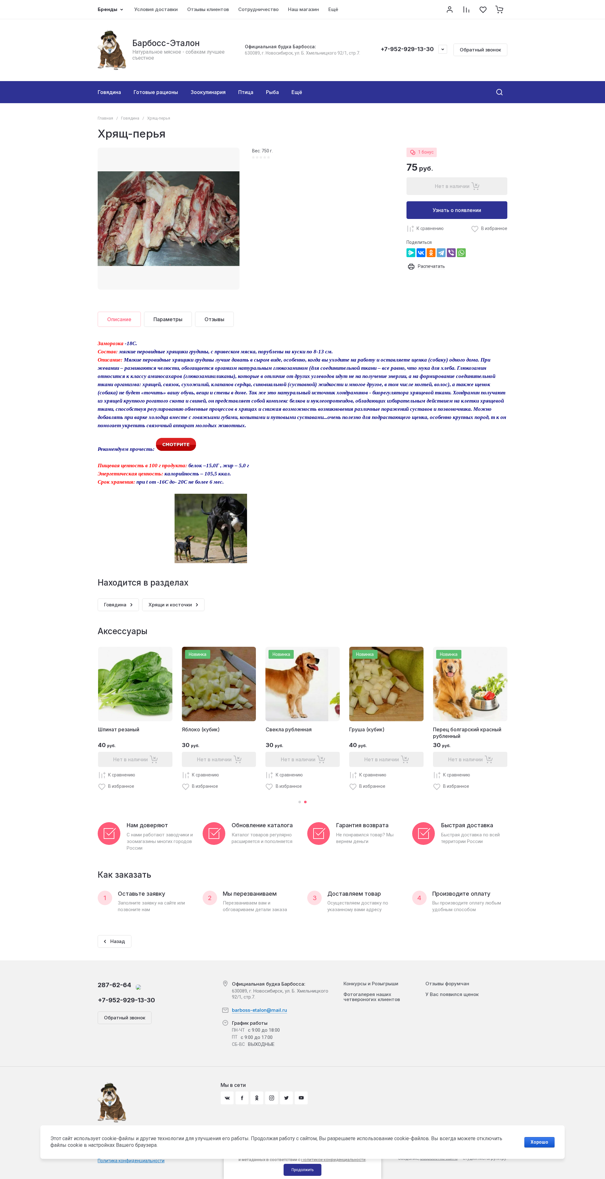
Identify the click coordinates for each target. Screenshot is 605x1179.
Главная (105, 118)
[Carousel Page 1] (299, 802)
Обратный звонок (480, 50)
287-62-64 (114, 985)
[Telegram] (441, 252)
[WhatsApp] (461, 252)
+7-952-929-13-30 (407, 49)
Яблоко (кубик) (201, 729)
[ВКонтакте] (421, 252)
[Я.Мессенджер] (410, 252)
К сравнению (430, 228)
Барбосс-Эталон (166, 43)
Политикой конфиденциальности (333, 1159)
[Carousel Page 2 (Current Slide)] (305, 802)
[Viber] (451, 252)
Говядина (130, 118)
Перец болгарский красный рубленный (467, 732)
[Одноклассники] (431, 252)
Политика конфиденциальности (131, 1160)
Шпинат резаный (118, 729)
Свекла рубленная (289, 729)
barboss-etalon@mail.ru (259, 1010)
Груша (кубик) (366, 729)
